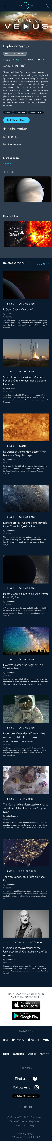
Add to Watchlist (17, 129)
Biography (36, 942)
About (18, 1126)
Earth (22, 446)
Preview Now (18, 120)
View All (41, 264)
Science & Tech (27, 304)
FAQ (26, 1117)
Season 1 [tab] (7, 164)
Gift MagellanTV (14, 1117)
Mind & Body (26, 799)
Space (10, 304)
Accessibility (28, 1126)
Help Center (34, 1121)
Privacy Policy (36, 1117)
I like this (12, 137)
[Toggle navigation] (5, 6)
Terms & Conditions (18, 1121)
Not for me (14, 144)
